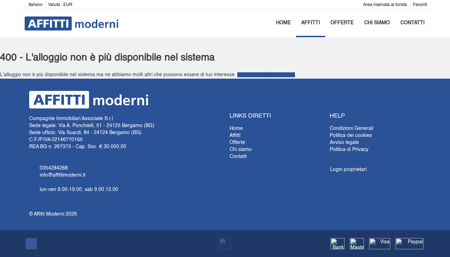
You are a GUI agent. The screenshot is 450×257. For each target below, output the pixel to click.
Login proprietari (348, 169)
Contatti (412, 22)
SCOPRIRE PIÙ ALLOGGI (266, 74)
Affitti (310, 22)
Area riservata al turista (385, 5)
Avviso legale (344, 142)
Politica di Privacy (349, 149)
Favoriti (420, 5)
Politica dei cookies (351, 135)
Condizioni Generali (351, 128)
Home (283, 22)
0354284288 (54, 168)
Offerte (342, 22)
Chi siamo (377, 22)
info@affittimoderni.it (62, 175)
